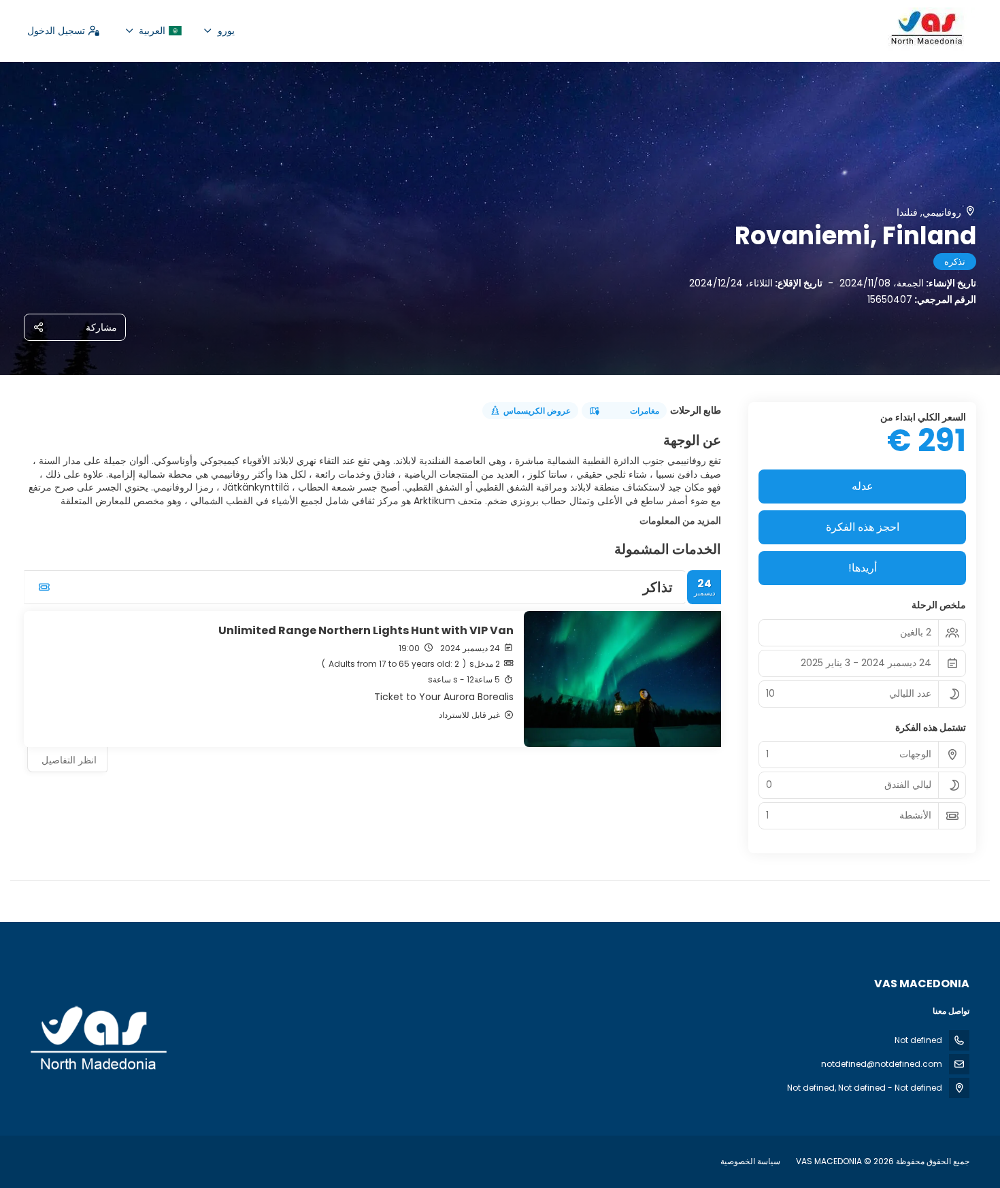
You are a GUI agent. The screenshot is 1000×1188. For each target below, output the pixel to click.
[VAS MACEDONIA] (100, 1039)
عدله (862, 486)
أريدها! (862, 568)
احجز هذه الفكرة (862, 527)
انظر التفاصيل (69, 760)
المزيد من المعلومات (680, 520)
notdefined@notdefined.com (881, 1064)
